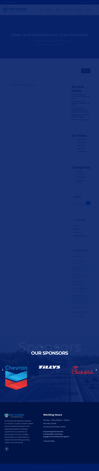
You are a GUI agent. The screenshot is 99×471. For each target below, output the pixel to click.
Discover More (49, 441)
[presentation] (2, 370)
